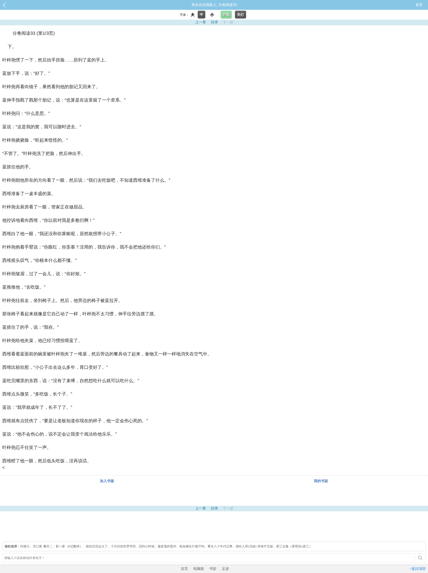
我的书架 (321, 481)
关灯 (240, 14)
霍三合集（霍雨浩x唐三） (294, 546)
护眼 (226, 14)
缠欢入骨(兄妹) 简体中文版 (254, 546)
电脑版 (198, 569)
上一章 (200, 22)
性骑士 (25, 546)
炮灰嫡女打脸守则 (191, 546)
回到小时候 (146, 546)
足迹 (225, 569)
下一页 (227, 22)
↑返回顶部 (418, 569)
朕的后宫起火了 (97, 546)
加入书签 (107, 481)
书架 (212, 569)
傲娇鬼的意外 (167, 546)
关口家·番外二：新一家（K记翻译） (58, 546)
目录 (214, 22)
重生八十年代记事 (220, 546)
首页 (419, 5)
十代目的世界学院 (123, 546)
